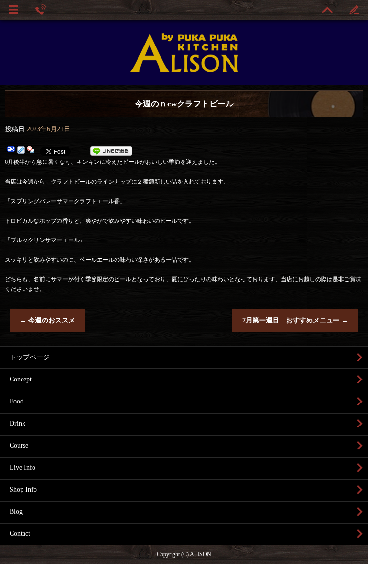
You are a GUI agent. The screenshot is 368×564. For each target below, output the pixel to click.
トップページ (30, 357)
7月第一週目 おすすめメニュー (295, 320)
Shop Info (23, 489)
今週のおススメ (47, 320)
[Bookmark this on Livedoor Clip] (21, 151)
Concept (21, 379)
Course (19, 445)
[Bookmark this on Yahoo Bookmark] (31, 151)
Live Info (22, 467)
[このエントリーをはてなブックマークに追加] (11, 151)
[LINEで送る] (111, 151)
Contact (20, 533)
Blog (16, 511)
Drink (17, 423)
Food (16, 401)
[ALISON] (184, 59)
